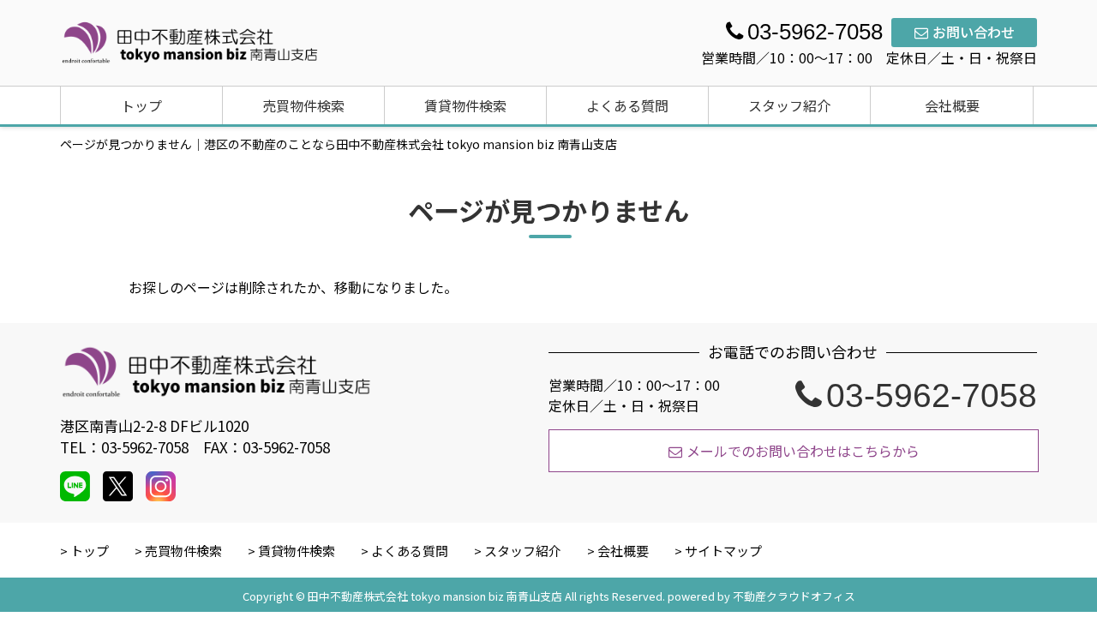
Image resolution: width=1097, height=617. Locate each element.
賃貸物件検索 (465, 105)
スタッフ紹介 (789, 105)
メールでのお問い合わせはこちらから (803, 450)
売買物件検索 (303, 105)
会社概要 (952, 105)
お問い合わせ (973, 31)
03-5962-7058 (931, 395)
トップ (141, 105)
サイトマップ (723, 551)
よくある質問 (627, 105)
